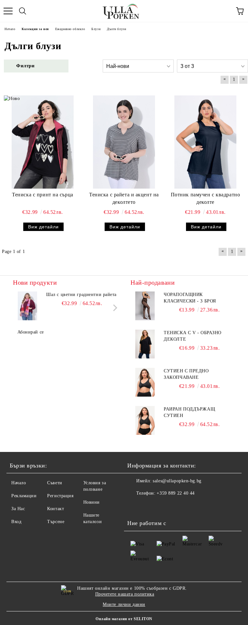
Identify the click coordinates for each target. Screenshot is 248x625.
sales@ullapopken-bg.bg (177, 480)
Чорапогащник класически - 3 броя (190, 297)
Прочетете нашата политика (124, 594)
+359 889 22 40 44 (176, 493)
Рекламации (24, 495)
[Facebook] (135, 506)
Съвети (54, 482)
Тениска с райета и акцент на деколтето (124, 198)
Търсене (55, 521)
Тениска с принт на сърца (42, 194)
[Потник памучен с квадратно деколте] (205, 142)
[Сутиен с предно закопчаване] (145, 382)
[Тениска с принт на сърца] (42, 142)
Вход (16, 521)
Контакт (55, 508)
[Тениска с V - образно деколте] (145, 344)
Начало (18, 482)
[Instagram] (150, 506)
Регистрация (60, 495)
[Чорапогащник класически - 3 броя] (145, 306)
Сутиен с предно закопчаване (186, 374)
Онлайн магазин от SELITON (124, 619)
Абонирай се (30, 332)
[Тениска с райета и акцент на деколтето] (124, 142)
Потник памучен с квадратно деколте (205, 198)
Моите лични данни (124, 604)
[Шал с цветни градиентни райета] (27, 306)
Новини (91, 502)
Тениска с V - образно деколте (193, 336)
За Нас (18, 508)
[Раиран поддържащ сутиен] (145, 420)
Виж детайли (43, 226)
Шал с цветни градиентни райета (81, 294)
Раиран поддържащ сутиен (189, 412)
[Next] (113, 307)
